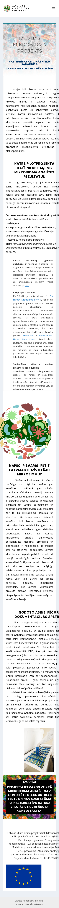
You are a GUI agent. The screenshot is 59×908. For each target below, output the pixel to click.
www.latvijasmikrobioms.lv (29, 904)
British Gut (28, 335)
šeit (26, 285)
